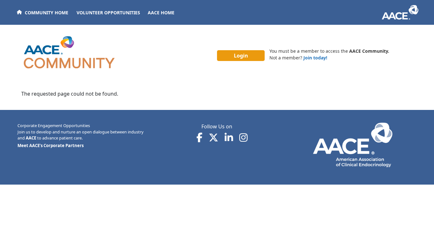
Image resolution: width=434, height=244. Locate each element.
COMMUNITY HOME (46, 13)
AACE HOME (161, 13)
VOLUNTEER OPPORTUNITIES (108, 13)
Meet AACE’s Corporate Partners (50, 145)
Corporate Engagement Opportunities (53, 125)
